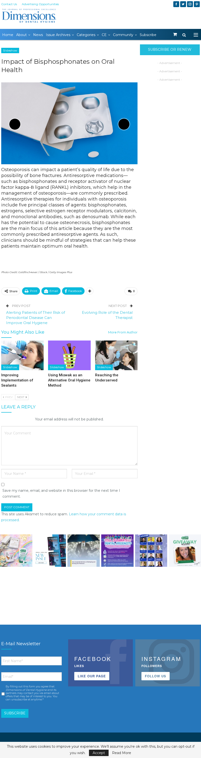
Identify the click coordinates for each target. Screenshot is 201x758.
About (21, 35)
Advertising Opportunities (40, 4)
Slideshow (10, 50)
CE (104, 35)
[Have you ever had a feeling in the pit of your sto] (50, 550)
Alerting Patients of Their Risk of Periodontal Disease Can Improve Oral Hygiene (35, 317)
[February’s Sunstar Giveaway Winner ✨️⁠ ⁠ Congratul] (185, 550)
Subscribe (148, 35)
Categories (86, 35)
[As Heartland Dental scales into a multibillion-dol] (83, 550)
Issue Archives (58, 35)
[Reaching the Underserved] (116, 355)
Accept (99, 753)
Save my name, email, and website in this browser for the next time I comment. (61, 493)
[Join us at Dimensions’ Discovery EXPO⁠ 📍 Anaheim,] (151, 550)
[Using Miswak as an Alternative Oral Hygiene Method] (69, 355)
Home (7, 35)
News (38, 35)
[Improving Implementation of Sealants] (22, 355)
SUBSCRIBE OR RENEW (169, 49)
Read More (121, 753)
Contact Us (9, 4)
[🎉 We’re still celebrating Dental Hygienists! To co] (117, 550)
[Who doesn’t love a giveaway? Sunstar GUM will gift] (16, 550)
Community (123, 35)
